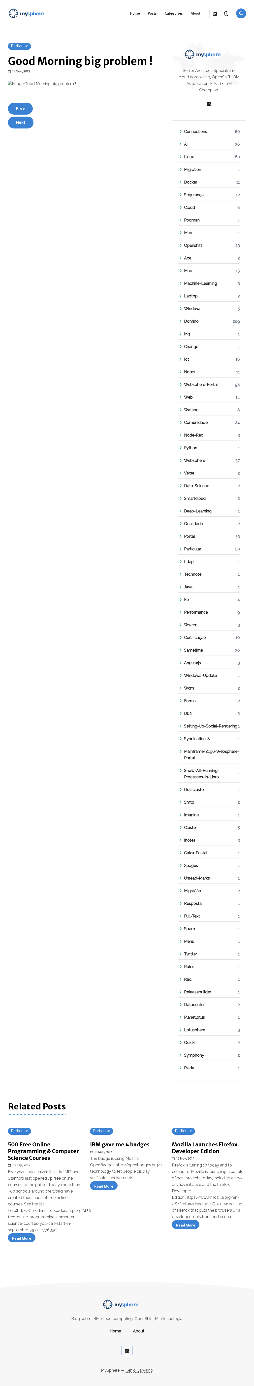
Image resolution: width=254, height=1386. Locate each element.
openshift (193, 245)
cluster (190, 827)
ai (186, 144)
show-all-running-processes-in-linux (212, 773)
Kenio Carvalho (139, 1370)
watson (191, 410)
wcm (189, 688)
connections (195, 131)
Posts (152, 13)
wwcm (190, 625)
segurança (194, 194)
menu (189, 941)
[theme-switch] (226, 13)
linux (189, 157)
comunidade (196, 422)
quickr (190, 1042)
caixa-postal (195, 852)
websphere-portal (201, 384)
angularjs (192, 663)
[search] (241, 13)
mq (187, 334)
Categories (174, 13)
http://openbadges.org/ (138, 1165)
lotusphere (194, 1030)
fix (186, 599)
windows (192, 308)
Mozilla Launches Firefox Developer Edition (204, 1148)
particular (19, 46)
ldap (189, 561)
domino (191, 321)
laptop (191, 296)
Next (21, 122)
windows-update (200, 675)
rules (189, 966)
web (188, 397)
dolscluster (194, 789)
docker (190, 182)
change (191, 346)
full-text (192, 916)
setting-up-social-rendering (210, 726)
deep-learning (198, 511)
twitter (190, 954)
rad (187, 979)
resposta (193, 903)
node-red (193, 435)
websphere (194, 460)
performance (196, 612)
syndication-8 (197, 738)
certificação (195, 637)
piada (189, 1068)
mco (188, 232)
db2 (188, 713)
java (188, 587)
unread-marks (197, 878)
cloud (189, 207)
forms (190, 700)
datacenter (194, 1004)
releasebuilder (197, 992)
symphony (194, 1055)
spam (189, 928)
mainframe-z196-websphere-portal (212, 754)
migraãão (192, 890)
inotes (189, 840)
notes (189, 372)
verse (189, 473)
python (190, 447)
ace (187, 258)
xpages (191, 865)
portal (189, 536)
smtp (189, 802)
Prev (20, 108)
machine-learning (200, 283)
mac (188, 270)
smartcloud (195, 498)
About (195, 13)
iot (186, 359)
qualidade (193, 523)
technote (192, 574)
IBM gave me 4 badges (120, 1144)
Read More (23, 1239)
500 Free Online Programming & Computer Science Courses (43, 1151)
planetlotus (194, 1017)
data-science (196, 485)
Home (135, 13)
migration (192, 169)
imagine (191, 815)
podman (192, 220)
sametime (193, 650)
